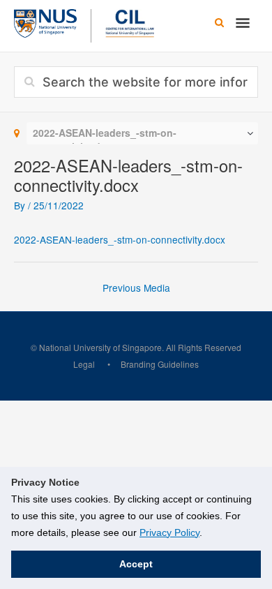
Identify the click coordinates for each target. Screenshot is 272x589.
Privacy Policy (169, 532)
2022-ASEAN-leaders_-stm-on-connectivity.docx (119, 239)
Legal (84, 364)
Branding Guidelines (160, 364)
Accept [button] (136, 563)
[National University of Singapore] (45, 22)
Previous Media (136, 287)
